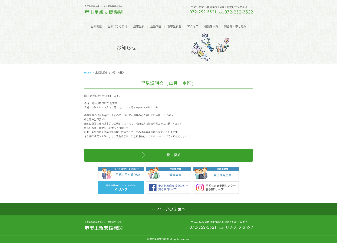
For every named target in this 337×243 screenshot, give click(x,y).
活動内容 (155, 26)
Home (87, 72)
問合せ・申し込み (235, 26)
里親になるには (117, 26)
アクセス (192, 26)
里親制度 (96, 26)
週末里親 (138, 26)
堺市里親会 (174, 26)
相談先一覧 (211, 26)
